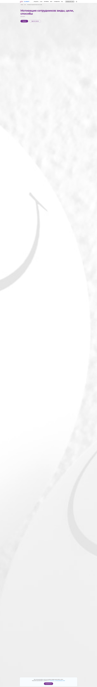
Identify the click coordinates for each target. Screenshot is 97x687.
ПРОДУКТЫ (36, 1)
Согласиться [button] (48, 683)
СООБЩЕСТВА (57, 1)
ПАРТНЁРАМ (46, 1)
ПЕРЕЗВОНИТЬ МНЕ (70, 1)
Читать (24, 21)
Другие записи (35, 21)
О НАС (41, 1)
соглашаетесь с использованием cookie (57, 680)
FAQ (62, 1)
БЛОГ (51, 1)
